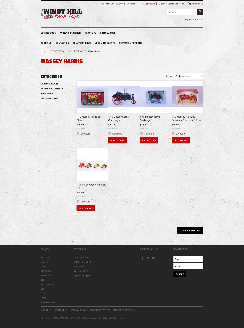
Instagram (148, 258)
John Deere (46, 257)
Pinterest (154, 258)
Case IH (44, 261)
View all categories (83, 275)
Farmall (44, 297)
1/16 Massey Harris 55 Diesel (88, 118)
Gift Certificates (148, 3)
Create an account (176, 3)
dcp (42, 279)
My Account (132, 3)
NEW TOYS (90, 32)
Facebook (142, 258)
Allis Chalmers (47, 284)
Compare (85, 133)
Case (43, 288)
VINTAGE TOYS (108, 32)
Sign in (162, 3)
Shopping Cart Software (100, 318)
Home (43, 51)
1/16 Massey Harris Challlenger (118, 118)
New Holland (46, 275)
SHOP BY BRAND (76, 51)
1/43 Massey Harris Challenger (150, 118)
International (46, 270)
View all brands (48, 302)
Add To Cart (117, 140)
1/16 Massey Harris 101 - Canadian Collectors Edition (186, 118)
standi (43, 266)
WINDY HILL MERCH (70, 32)
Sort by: (168, 76)
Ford (43, 293)
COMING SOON (48, 32)
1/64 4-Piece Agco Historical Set (91, 186)
